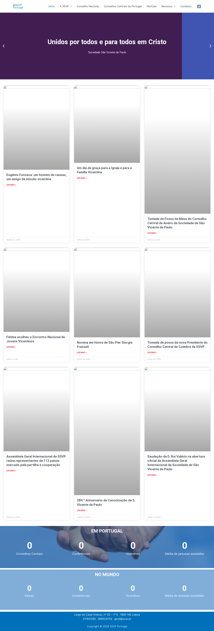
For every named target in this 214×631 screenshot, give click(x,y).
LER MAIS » (11, 185)
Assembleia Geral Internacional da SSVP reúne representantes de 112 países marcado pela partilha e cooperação (36, 461)
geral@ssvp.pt (122, 618)
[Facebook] (199, 6)
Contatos (185, 6)
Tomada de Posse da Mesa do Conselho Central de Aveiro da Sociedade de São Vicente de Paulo (177, 223)
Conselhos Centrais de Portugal (123, 6)
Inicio (52, 6)
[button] (70, 6)
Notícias (152, 6)
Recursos (167, 6)
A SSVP (64, 6)
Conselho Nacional (88, 6)
